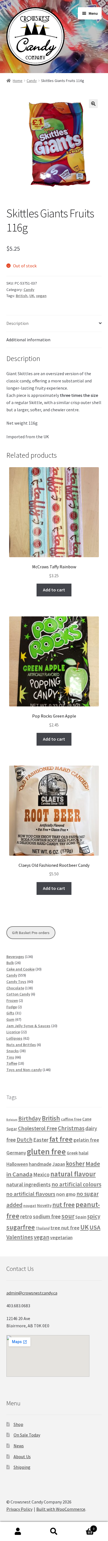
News (19, 1445)
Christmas (71, 1128)
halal (83, 1153)
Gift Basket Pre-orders (31, 932)
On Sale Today (27, 1435)
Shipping (22, 1467)
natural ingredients (28, 1184)
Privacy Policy (19, 1509)
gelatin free (86, 1140)
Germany (16, 1152)
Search (54, 1531)
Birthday (29, 1118)
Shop (18, 1424)
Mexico (41, 1174)
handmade (40, 1164)
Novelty (44, 1205)
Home (17, 80)
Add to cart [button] (54, 589)
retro (26, 1216)
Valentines (19, 1237)
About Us (22, 1456)
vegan (41, 295)
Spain (80, 1216)
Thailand (43, 1228)
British (21, 295)
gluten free (46, 1151)
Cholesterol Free (37, 1128)
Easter (40, 1139)
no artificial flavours (30, 1194)
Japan (58, 1164)
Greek (72, 1153)
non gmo (66, 1194)
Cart (83, 1527)
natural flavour (73, 1174)
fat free (61, 1139)
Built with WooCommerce (60, 1509)
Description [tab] (17, 323)
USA (95, 1227)
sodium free (47, 1216)
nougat (29, 1205)
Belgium (11, 1119)
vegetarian (61, 1237)
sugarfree (20, 1227)
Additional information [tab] (28, 339)
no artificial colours (76, 1184)
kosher (75, 1163)
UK (31, 295)
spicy (93, 1216)
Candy (32, 80)
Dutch (24, 1139)
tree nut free (64, 1227)
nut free (63, 1205)
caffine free (71, 1119)
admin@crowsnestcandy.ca (31, 1293)
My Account (18, 1531)
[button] (93, 103)
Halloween (17, 1164)
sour (67, 1216)
